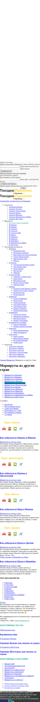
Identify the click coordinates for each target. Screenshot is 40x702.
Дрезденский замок (19, 267)
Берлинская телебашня (20, 253)
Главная (3, 360)
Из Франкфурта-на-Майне (17, 243)
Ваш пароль (25, 169)
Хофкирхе (16, 273)
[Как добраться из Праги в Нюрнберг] (14, 557)
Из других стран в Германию (18, 223)
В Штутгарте (13, 334)
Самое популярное (11, 408)
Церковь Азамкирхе (20, 308)
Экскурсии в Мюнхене (16, 354)
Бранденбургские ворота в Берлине (25, 255)
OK (10, 701)
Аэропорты (8, 205)
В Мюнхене (13, 297)
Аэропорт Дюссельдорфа (17, 211)
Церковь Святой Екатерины (22, 326)
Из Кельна (12, 235)
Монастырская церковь (21, 338)
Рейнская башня (18, 285)
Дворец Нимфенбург (20, 298)
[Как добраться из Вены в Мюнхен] (12, 505)
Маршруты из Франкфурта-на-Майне (18, 395)
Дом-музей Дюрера (19, 314)
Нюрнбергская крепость (21, 316)
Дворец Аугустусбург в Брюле (23, 291)
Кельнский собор (19, 293)
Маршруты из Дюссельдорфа (15, 385)
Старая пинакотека (19, 302)
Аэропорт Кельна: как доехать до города (20, 643)
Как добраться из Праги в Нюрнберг (18, 561)
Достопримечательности (13, 247)
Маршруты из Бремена (13, 377)
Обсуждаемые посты (12, 406)
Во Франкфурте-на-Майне (17, 322)
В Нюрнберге (13, 312)
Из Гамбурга (13, 229)
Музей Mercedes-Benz (20, 340)
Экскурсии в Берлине (16, 346)
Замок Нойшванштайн (20, 330)
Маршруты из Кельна (12, 387)
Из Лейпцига (13, 237)
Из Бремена (13, 227)
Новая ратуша (18, 300)
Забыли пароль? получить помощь (13, 173)
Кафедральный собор (20, 259)
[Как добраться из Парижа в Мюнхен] (12, 433)
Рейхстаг (16, 261)
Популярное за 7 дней (12, 410)
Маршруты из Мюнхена (13, 391)
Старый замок (18, 342)
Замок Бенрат (17, 279)
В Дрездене (13, 263)
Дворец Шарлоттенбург (21, 257)
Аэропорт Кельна (14, 213)
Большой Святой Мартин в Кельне (24, 289)
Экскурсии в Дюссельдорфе (18, 352)
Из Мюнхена (13, 239)
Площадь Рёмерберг (20, 324)
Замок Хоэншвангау (20, 332)
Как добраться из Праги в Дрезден (17, 543)
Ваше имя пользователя (29, 166)
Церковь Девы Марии (20, 320)
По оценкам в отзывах (12, 412)
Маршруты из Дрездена (13, 381)
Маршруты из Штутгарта (14, 397)
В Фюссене (12, 328)
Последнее (8, 404)
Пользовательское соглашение (12, 687)
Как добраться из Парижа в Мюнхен (18, 438)
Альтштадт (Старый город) (22, 277)
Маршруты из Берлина (13, 375)
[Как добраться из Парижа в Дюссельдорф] (12, 469)
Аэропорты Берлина (15, 207)
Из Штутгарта (13, 245)
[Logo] (16, 194)
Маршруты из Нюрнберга (14, 393)
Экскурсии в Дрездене (16, 350)
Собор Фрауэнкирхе (20, 304)
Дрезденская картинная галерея (23, 265)
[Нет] (13, 701)
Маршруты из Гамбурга (13, 379)
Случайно (8, 414)
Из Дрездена (13, 231)
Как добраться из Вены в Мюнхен (16, 509)
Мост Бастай (17, 271)
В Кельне (12, 287)
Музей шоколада (18, 295)
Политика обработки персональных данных (16, 683)
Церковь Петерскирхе (20, 310)
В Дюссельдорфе (14, 275)
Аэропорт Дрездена (15, 209)
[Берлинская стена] (7, 630)
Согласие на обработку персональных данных (16, 685)
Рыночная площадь (19, 318)
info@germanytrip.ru (22, 620)
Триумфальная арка (19, 306)
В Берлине (12, 249)
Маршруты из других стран (14, 383)
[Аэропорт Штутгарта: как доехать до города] (9, 647)
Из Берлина (13, 225)
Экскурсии (8, 344)
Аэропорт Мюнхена (15, 215)
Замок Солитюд (18, 336)
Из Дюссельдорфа (15, 233)
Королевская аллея (19, 281)
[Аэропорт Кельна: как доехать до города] (8, 639)
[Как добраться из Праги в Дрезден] (12, 539)
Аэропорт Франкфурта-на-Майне (20, 217)
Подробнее (4, 701)
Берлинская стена (19, 251)
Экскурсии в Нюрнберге (17, 356)
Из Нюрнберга (14, 241)
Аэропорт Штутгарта (16, 219)
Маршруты (8, 221)
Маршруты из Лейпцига (13, 389)
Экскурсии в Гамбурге (16, 348)
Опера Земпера (18, 269)
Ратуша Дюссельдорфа (20, 283)
